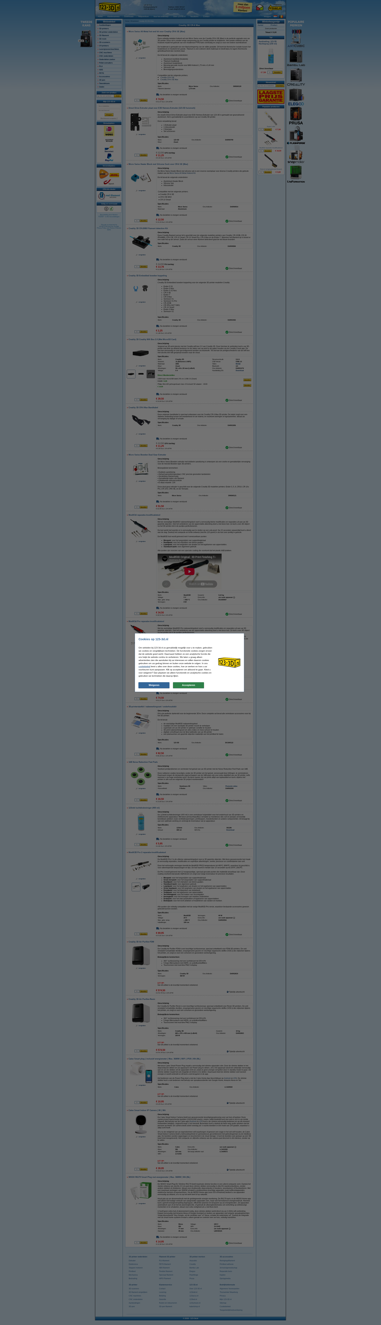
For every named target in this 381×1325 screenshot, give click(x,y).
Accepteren (188, 685)
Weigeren (154, 685)
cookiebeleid (144, 666)
